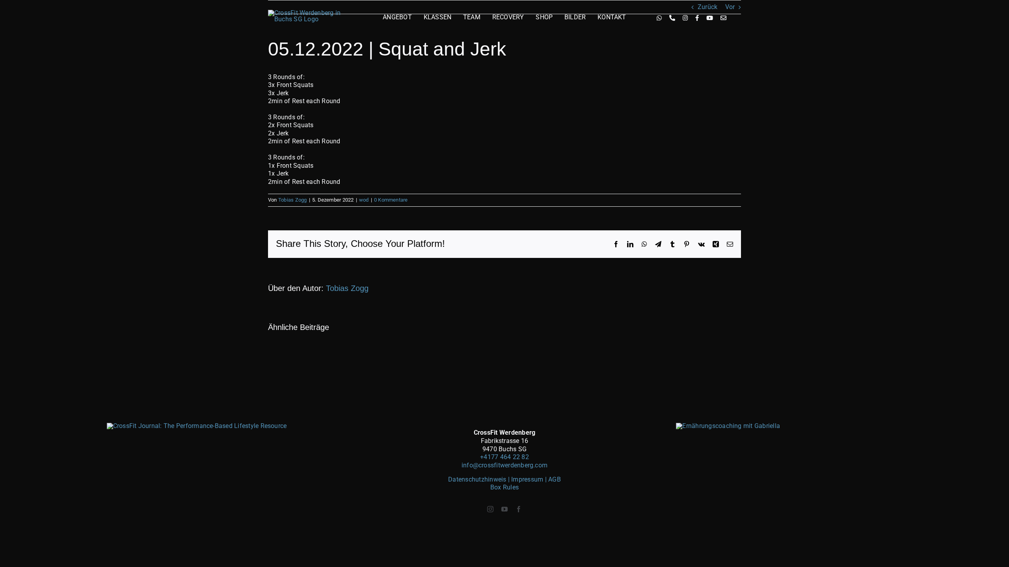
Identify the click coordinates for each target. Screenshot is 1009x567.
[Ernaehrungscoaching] (728, 426)
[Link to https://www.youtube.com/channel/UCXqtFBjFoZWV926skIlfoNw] (709, 18)
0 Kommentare (391, 200)
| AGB (553, 479)
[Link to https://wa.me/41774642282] (659, 18)
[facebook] (519, 509)
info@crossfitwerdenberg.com (504, 465)
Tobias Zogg (292, 200)
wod (364, 200)
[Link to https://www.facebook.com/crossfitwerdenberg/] (697, 18)
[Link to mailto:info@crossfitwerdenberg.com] (723, 18)
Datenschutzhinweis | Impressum (496, 479)
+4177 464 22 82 (504, 457)
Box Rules (504, 487)
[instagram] (490, 509)
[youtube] (504, 509)
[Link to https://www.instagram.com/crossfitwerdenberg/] (685, 18)
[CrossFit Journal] (197, 426)
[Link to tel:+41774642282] (672, 18)
